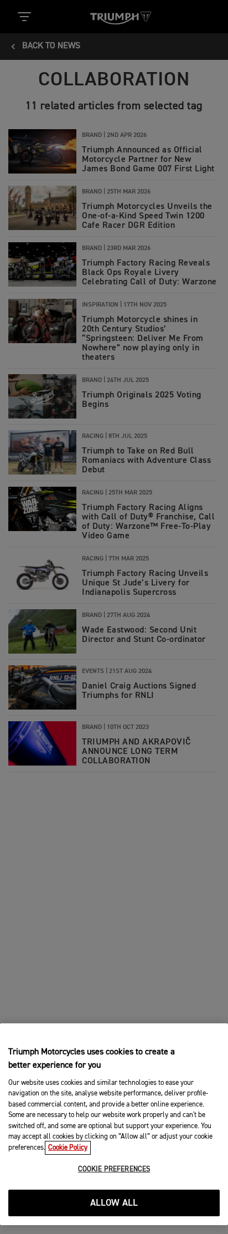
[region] (114, 1124)
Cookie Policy (67, 1147)
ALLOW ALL (114, 1203)
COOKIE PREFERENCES (114, 1169)
